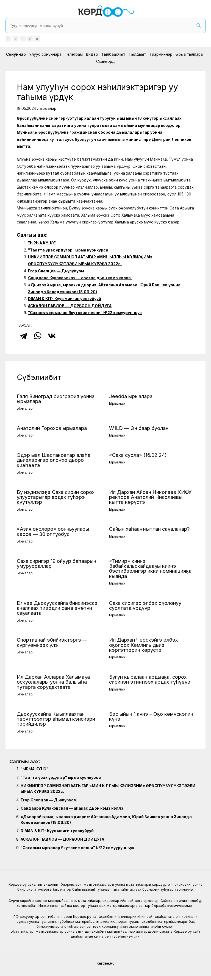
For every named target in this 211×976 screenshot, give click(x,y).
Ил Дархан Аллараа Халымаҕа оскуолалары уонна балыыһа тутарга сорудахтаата (53, 682)
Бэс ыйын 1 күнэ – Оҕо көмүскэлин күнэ (151, 716)
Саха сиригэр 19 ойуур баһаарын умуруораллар (56, 563)
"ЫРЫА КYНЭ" (42, 243)
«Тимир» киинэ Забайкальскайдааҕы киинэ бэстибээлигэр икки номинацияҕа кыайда (150, 568)
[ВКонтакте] (52, 335)
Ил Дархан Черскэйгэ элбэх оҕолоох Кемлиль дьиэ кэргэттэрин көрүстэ (143, 645)
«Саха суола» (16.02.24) (138, 455)
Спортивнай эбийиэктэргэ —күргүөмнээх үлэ (52, 642)
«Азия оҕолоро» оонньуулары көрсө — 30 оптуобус (53, 531)
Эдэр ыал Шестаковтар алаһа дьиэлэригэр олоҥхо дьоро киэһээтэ (53, 460)
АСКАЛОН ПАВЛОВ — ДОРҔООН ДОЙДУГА (70, 306)
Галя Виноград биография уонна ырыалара (56, 398)
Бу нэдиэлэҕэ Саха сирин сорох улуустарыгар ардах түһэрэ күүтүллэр (56, 497)
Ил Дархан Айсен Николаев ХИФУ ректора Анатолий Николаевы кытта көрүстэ (150, 497)
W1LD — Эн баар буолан (138, 428)
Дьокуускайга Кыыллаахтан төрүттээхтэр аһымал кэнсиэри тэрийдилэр (56, 719)
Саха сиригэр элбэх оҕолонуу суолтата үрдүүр (145, 605)
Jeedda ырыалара (130, 396)
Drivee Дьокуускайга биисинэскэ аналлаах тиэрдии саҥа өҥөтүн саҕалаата (57, 608)
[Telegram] (23, 335)
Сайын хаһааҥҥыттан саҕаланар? (149, 529)
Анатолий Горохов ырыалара (52, 428)
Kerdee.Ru (106, 963)
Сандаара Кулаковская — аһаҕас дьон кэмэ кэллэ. (80, 278)
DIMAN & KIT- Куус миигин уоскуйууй (64, 299)
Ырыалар (48, 108)
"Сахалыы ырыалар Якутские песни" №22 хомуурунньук (85, 313)
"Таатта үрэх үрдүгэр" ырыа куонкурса (68, 250)
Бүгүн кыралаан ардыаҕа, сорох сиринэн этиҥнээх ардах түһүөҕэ (149, 679)
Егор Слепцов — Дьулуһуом (56, 271)
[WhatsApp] (37, 335)
